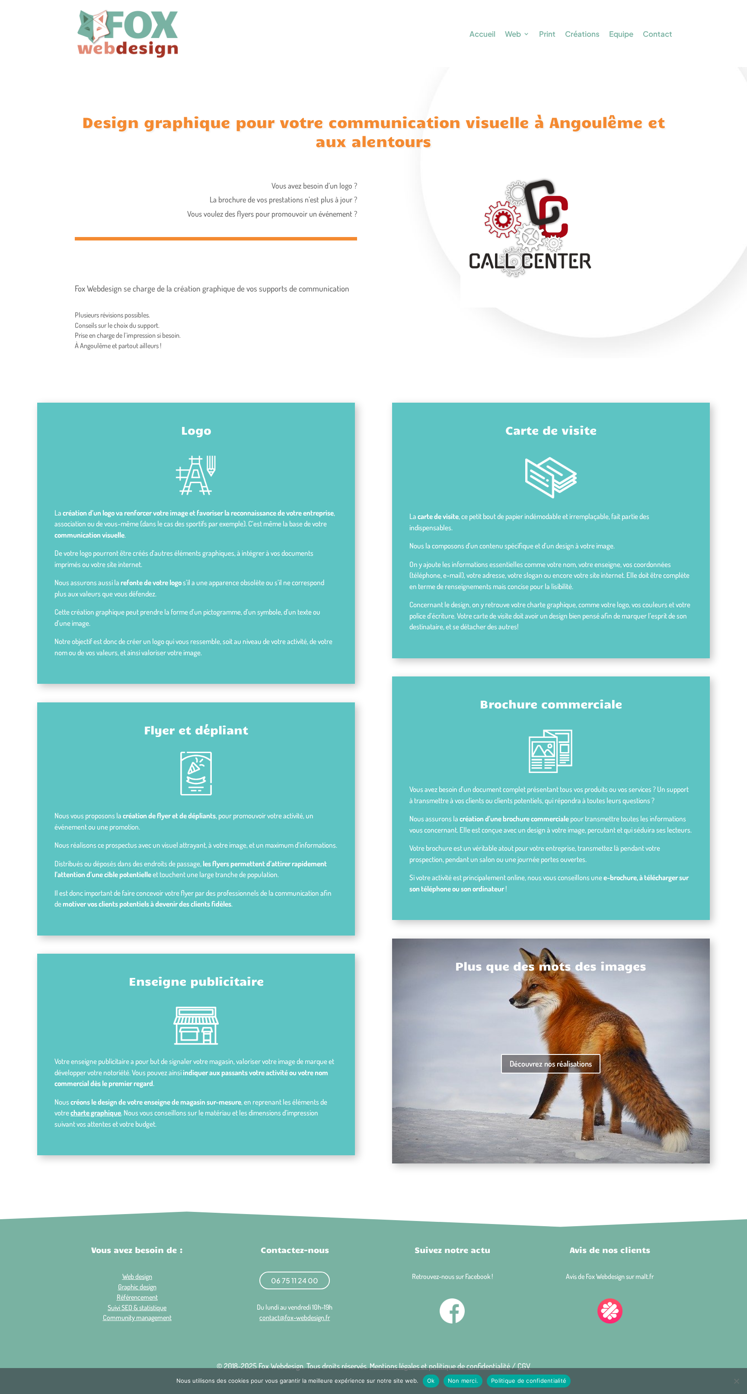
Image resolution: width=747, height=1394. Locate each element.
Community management (137, 1317)
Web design (137, 1276)
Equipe (621, 33)
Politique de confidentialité (528, 1380)
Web (513, 33)
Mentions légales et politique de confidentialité (440, 1366)
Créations (582, 33)
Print (547, 33)
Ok (431, 1380)
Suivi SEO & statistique (137, 1307)
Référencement (137, 1297)
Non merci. (463, 1380)
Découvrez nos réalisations (551, 1063)
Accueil (482, 33)
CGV (523, 1366)
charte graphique (95, 1112)
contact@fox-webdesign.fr (294, 1317)
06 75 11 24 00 (294, 1280)
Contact (657, 33)
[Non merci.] (736, 1381)
